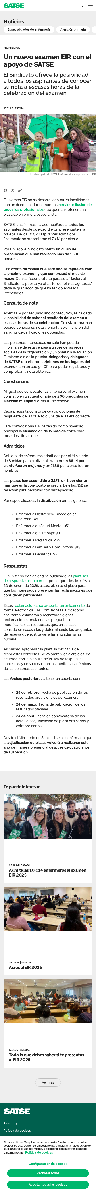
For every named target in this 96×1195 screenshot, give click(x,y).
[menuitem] (11, 1123)
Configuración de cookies (48, 1164)
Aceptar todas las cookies (48, 1184)
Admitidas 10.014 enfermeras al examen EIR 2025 (47, 872)
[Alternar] (81, 5)
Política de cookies (39, 1152)
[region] (48, 1165)
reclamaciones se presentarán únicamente (49, 605)
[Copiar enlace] (20, 190)
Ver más (48, 1082)
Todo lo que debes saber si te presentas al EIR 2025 (46, 1057)
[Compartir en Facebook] (5, 190)
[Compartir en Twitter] (13, 190)
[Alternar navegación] (90, 5)
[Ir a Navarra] (14, 5)
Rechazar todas (48, 1173)
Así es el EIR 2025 (25, 967)
